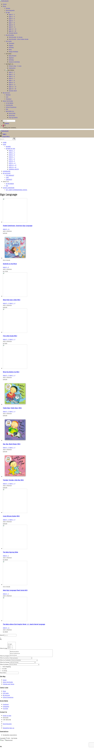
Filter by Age (3, 648)
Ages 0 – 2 (12, 15)
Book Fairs (12, 115)
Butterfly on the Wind (10, 264)
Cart (7, 97)
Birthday (11, 47)
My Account (6, 93)
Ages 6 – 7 (12, 21)
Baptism (11, 58)
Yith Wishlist (10, 175)
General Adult (13, 91)
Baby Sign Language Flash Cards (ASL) (15, 590)
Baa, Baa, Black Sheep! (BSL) (11, 444)
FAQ (7, 109)
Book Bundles (10, 35)
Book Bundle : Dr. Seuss (15, 37)
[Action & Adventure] (31, 653)
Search (2, 635)
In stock (4, 671)
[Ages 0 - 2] (12, 646)
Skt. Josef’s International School (16, 190)
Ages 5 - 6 (6, 267)
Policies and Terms (8, 684)
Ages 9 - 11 (6, 229)
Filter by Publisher (5, 660)
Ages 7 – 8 (12, 23)
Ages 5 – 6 (12, 19)
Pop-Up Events (13, 118)
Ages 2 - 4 (12, 303)
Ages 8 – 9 (12, 25)
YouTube (5, 709)
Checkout (8, 99)
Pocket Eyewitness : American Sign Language (17, 225)
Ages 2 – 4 (12, 17)
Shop (4, 6)
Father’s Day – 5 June (15, 66)
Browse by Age (10, 149)
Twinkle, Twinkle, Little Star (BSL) (13, 480)
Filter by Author (4, 658)
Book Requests (10, 10)
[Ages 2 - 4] (12, 648)
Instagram (6, 706)
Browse (8, 8)
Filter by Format (4, 662)
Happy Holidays (13, 52)
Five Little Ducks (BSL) (10, 336)
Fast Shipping (7, 667)
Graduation (12, 68)
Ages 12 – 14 (12, 29)
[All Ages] (12, 644)
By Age (8, 12)
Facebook (6, 704)
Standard (11, 43)
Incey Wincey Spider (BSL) (11, 516)
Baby (10, 50)
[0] (12, 642)
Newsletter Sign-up (8, 728)
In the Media (9, 103)
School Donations (11, 107)
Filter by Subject (4, 656)
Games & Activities (14, 62)
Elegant (11, 45)
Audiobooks (9, 105)
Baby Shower (12, 56)
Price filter (3, 673)
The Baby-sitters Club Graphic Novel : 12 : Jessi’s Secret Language (24, 624)
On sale (4, 669)
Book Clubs (12, 113)
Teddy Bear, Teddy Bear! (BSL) (12, 408)
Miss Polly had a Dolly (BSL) (11, 300)
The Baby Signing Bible (10, 552)
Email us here (7, 716)
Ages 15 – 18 (12, 31)
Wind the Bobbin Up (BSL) (11, 372)
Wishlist (8, 95)
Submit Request (21, 744)
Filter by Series (4, 664)
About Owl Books (8, 101)
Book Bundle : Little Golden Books (18, 39)
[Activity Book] (31, 655)
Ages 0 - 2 (6, 303)
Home (4, 4)
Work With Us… (10, 111)
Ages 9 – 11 (12, 27)
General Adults (13, 33)
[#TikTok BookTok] (31, 652)
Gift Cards (9, 41)
